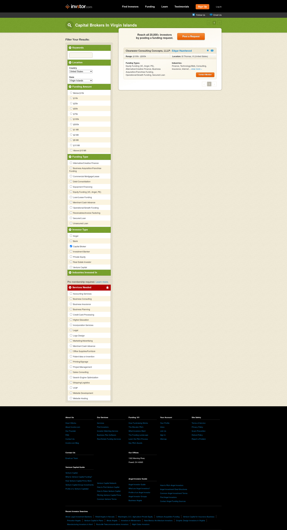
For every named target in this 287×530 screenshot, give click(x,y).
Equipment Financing (82, 186)
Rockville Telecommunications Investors (112, 524)
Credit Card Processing (83, 314)
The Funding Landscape (138, 435)
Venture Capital (80, 267)
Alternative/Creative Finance (86, 163)
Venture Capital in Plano (93, 520)
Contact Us (70, 439)
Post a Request (191, 36)
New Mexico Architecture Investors (158, 520)
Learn (164, 6)
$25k (75, 103)
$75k (75, 113)
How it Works (70, 423)
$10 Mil (76, 145)
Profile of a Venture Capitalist (77, 488)
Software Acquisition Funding (168, 516)
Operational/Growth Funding (86, 207)
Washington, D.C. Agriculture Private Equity (135, 516)
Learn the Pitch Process (138, 439)
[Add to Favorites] (207, 50)
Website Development (83, 393)
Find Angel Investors (168, 497)
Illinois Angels (112, 520)
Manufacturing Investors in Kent (80, 524)
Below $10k (78, 92)
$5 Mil (76, 139)
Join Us (163, 431)
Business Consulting (82, 298)
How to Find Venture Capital (108, 487)
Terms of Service (198, 423)
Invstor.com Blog (72, 443)
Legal (75, 330)
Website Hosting (80, 398)
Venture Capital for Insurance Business (198, 516)
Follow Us (200, 14)
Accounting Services (82, 293)
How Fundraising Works (138, 423)
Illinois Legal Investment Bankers (78, 516)
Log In (219, 6)
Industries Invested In (84, 272)
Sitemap (163, 439)
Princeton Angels (74, 520)
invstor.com (78, 6)
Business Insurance (82, 304)
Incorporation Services (83, 325)
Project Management (82, 366)
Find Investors (130, 6)
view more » (196, 68)
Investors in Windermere (131, 520)
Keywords (78, 47)
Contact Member (212, 50)
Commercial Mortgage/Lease (86, 176)
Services (100, 423)
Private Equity (79, 256)
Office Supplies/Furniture (84, 351)
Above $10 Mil (79, 150)
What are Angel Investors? (139, 488)
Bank (75, 241)
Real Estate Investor (82, 262)
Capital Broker (79, 246)
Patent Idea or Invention (84, 356)
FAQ (67, 435)
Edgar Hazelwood (182, 50)
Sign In (163, 435)
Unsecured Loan (80, 223)
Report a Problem (199, 439)
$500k (76, 124)
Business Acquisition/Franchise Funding (85, 169)
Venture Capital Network (106, 483)
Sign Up (202, 6)
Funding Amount (82, 86)
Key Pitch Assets (135, 443)
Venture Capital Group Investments (79, 484)
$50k (75, 108)
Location (77, 62)
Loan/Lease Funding (82, 197)
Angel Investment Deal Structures (173, 489)
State (71, 77)
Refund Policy (197, 435)
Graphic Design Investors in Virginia (190, 520)
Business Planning (81, 309)
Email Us (217, 14)
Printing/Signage (80, 361)
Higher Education (81, 319)
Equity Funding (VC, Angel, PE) (87, 191)
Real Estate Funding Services (109, 439)
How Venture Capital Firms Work (78, 480)
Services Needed (81, 287)
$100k (76, 119)
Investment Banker (81, 251)
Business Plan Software (106, 435)
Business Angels (135, 500)
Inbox (162, 427)
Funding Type (80, 156)
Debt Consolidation (82, 181)
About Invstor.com (72, 427)
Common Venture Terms (107, 499)
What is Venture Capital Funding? (78, 476)
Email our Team (71, 458)
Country (73, 68)
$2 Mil (76, 134)
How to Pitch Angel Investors (171, 485)
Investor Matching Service (107, 431)
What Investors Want (137, 431)
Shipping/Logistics (81, 382)
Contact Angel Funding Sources (173, 501)
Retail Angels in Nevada (104, 516)
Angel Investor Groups (138, 496)
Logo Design (79, 335)
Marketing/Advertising (83, 340)
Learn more (102, 281)
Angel (75, 235)
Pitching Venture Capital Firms (109, 495)
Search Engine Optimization (85, 377)
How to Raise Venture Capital (108, 491)
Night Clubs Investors (140, 524)
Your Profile (164, 423)
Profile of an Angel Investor (139, 492)
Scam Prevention (198, 431)
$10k (75, 98)
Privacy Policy (197, 427)
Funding (150, 6)
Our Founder (70, 431)
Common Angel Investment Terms (174, 493)
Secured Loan (79, 218)
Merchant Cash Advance (84, 202)
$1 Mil (76, 129)
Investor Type (80, 229)
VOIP (75, 387)
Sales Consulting (81, 372)
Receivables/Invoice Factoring (86, 212)
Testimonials (182, 6)
